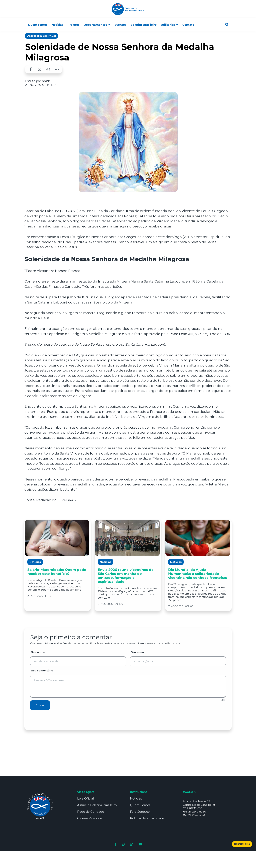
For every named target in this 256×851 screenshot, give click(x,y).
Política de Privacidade (147, 818)
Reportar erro (242, 844)
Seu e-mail (138, 652)
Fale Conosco (140, 811)
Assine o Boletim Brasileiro (97, 805)
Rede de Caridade (90, 811)
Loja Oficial (85, 798)
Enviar (40, 705)
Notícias (136, 798)
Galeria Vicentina (90, 818)
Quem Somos (140, 805)
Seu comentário (42, 670)
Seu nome (38, 652)
